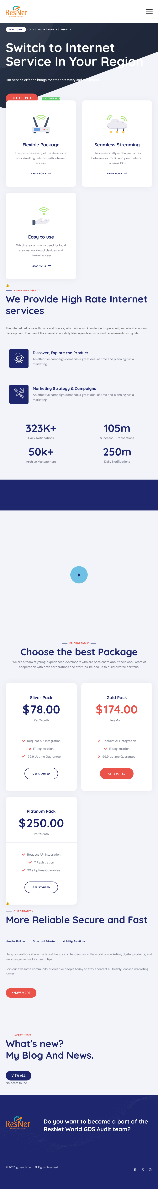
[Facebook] (135, 1169)
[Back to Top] (149, 1182)
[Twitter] (143, 1169)
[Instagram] (150, 1169)
